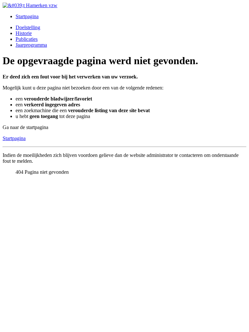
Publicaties (27, 39)
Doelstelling (28, 27)
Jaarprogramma (31, 45)
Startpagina (27, 16)
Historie (24, 33)
